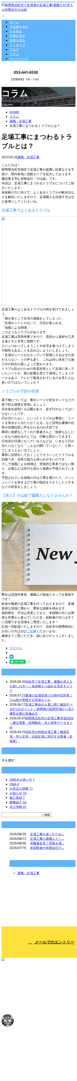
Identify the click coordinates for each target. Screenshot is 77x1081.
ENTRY (15, 83)
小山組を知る (18, 26)
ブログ (14, 49)
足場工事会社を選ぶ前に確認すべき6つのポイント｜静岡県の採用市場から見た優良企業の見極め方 (41, 709)
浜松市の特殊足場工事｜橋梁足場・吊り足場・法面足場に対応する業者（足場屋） (41, 736)
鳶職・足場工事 (20, 121)
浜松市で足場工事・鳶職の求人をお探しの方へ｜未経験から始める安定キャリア (41, 686)
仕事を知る (17, 36)
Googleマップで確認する (20, 1041)
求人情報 (17, 807)
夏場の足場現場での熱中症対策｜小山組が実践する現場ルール (41, 697)
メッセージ (17, 45)
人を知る (15, 31)
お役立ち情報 (21, 788)
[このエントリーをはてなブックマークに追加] (11, 657)
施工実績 (17, 797)
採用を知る (17, 40)
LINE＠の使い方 (22, 779)
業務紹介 (17, 802)
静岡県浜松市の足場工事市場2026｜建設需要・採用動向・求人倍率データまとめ (41, 722)
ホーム (14, 22)
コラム (14, 54)
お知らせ (17, 793)
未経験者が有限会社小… (47, 848)
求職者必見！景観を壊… (47, 843)
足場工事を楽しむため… (47, 834)
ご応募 (31, 631)
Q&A (14, 784)
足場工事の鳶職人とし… (47, 838)
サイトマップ (18, 58)
